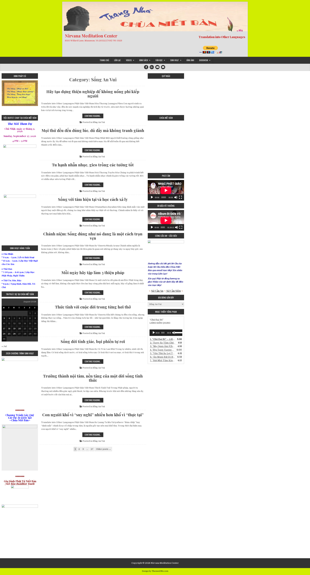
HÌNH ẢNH (190, 60)
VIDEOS (129, 60)
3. (162, 346)
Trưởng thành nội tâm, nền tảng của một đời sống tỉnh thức (93, 378)
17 (4, 328)
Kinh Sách (143, 60)
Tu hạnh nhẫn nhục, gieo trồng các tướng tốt (93, 165)
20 (19, 328)
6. (162, 357)
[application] (166, 190)
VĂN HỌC (159, 60)
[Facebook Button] (146, 67)
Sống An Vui (99, 122)
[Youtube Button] (157, 67)
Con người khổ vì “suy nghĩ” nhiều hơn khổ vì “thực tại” (93, 415)
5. (162, 353)
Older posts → (103, 449)
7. (162, 360)
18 (9, 328)
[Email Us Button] (163, 67)
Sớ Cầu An (157, 291)
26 (14, 334)
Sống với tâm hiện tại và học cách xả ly (93, 199)
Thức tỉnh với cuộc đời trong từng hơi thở (93, 307)
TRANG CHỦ (104, 60)
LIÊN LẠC (117, 60)
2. (162, 342)
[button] (3, 96)
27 (92, 449)
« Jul (4, 346)
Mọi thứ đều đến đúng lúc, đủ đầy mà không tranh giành (92, 130)
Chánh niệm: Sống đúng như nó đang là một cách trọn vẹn (92, 236)
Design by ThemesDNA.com (155, 571)
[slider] (178, 332)
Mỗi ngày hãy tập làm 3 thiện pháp (92, 272)
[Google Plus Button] (152, 67)
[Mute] (175, 197)
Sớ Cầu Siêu (173, 291)
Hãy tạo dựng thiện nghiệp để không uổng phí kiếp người (92, 93)
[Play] (152, 197)
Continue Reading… (94, 116)
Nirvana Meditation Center (91, 36)
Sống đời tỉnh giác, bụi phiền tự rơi (93, 341)
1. (162, 339)
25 (9, 334)
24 (4, 334)
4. (162, 349)
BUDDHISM (203, 60)
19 (14, 328)
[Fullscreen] (180, 197)
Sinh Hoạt (174, 60)
